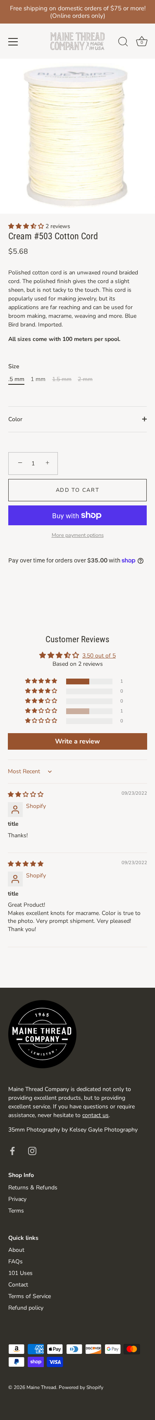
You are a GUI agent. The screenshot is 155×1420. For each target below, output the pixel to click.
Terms (16, 1211)
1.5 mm (62, 379)
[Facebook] (12, 1151)
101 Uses (20, 1273)
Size (13, 366)
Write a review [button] (77, 741)
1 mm (38, 379)
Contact (18, 1285)
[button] (26, 226)
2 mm (85, 379)
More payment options (78, 534)
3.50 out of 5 (99, 656)
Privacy (17, 1199)
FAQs (15, 1261)
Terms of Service (29, 1296)
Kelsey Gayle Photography (103, 1130)
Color (15, 419)
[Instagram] (32, 1151)
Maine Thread (41, 1387)
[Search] (123, 43)
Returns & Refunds (32, 1187)
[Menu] (13, 42)
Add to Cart (78, 490)
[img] (25, 794)
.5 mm (16, 379)
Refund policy (25, 1308)
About (16, 1250)
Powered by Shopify (81, 1387)
